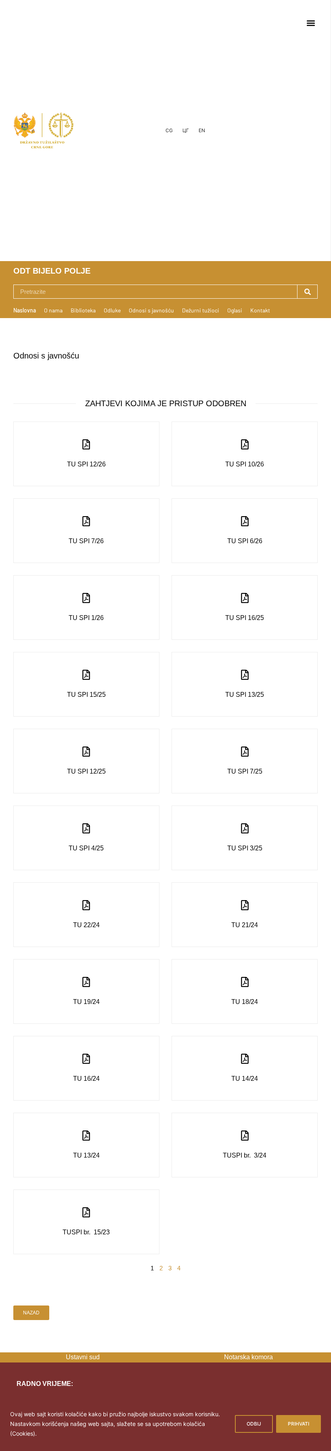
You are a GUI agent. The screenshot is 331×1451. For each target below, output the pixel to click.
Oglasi (234, 310)
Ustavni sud (83, 1357)
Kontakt (260, 310)
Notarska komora (248, 1357)
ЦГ (185, 130)
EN (202, 130)
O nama (53, 310)
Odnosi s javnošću (151, 310)
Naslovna (24, 310)
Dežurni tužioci (200, 310)
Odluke (112, 310)
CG (169, 130)
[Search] (307, 291)
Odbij (254, 1424)
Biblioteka (83, 310)
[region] (165, 1423)
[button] (310, 23)
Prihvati (298, 1424)
